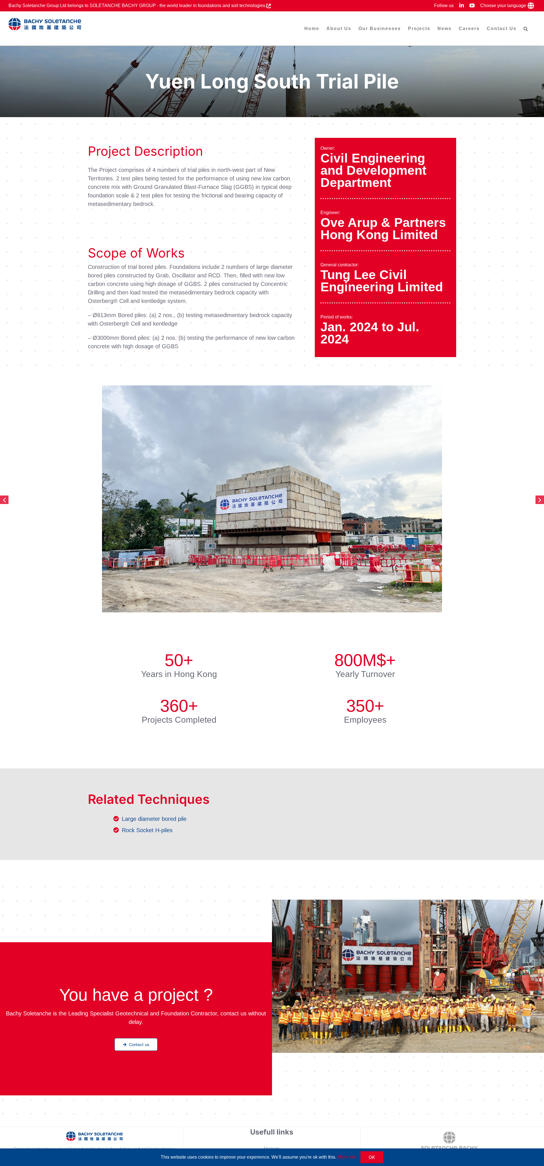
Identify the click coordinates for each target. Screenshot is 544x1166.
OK (372, 1157)
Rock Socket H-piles (147, 830)
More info (346, 1157)
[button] (526, 28)
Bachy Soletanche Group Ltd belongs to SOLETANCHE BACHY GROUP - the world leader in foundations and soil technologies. (137, 5)
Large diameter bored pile (154, 819)
